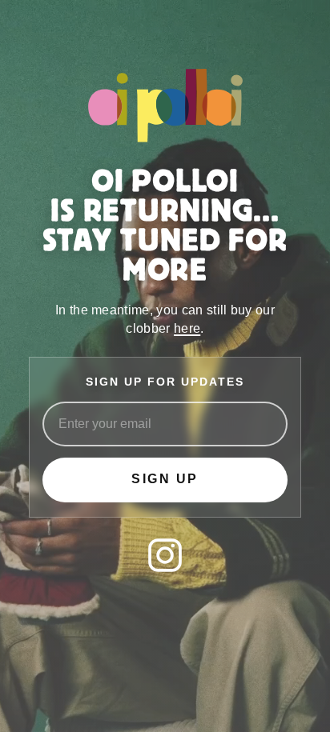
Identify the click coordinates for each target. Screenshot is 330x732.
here (187, 328)
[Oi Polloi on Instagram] (165, 555)
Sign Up (165, 479)
